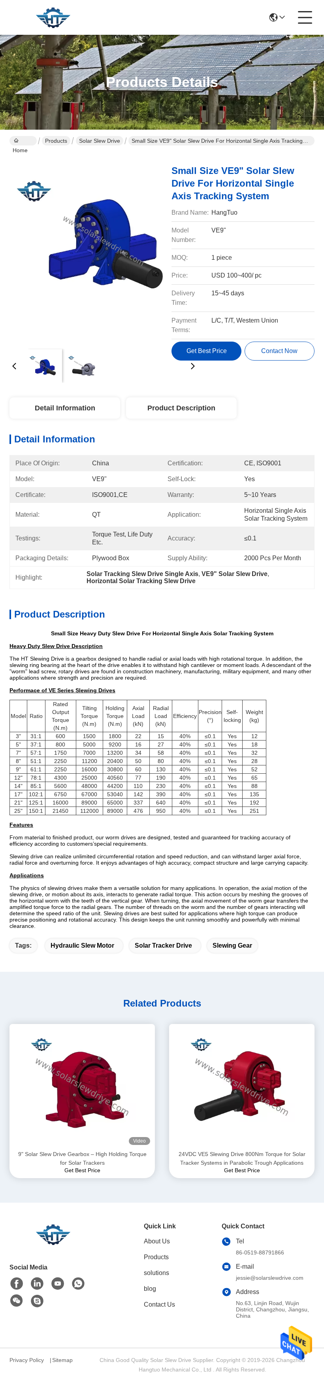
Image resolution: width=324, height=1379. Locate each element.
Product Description (181, 408)
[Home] (52, 1244)
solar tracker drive (163, 945)
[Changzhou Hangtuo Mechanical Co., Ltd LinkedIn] (37, 1283)
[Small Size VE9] (103, 249)
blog (150, 1288)
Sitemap (62, 1360)
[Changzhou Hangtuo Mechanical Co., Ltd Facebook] (16, 1283)
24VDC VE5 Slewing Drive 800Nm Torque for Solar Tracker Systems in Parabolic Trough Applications (242, 1158)
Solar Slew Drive (99, 141)
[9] (82, 1087)
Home (23, 140)
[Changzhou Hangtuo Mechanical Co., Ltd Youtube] (58, 1283)
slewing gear (232, 945)
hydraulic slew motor (82, 945)
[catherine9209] (37, 1301)
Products (56, 141)
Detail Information (65, 408)
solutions (156, 1272)
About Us (157, 1241)
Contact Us (159, 1304)
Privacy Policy (26, 1360)
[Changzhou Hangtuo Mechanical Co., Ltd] (52, 17)
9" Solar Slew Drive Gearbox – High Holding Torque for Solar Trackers (82, 1158)
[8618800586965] (78, 1283)
